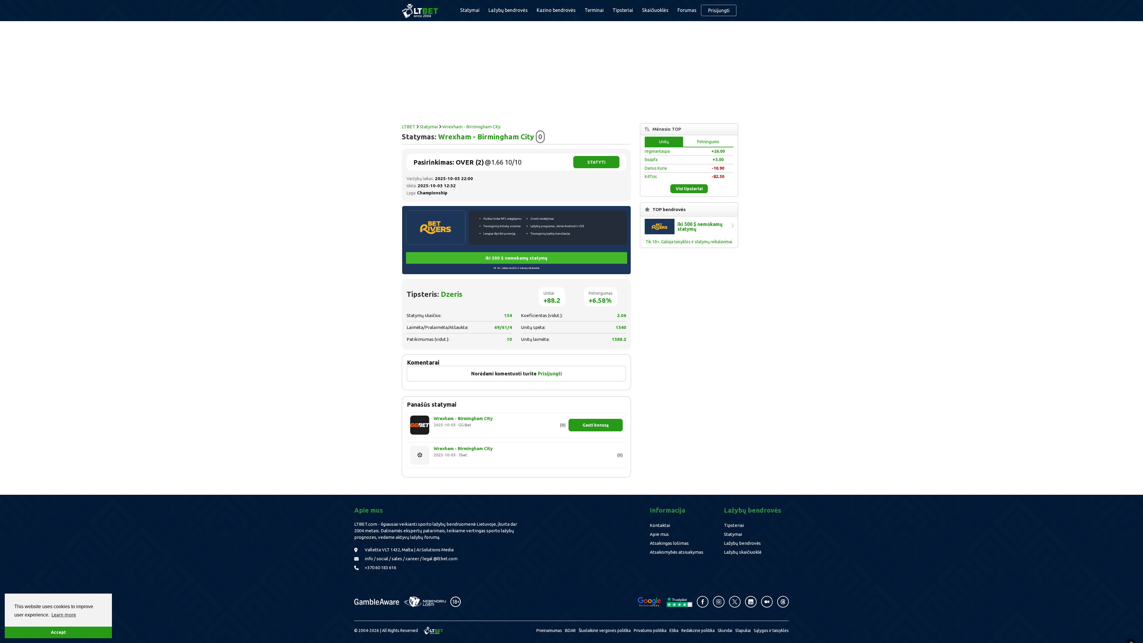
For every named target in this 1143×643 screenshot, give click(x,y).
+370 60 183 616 (380, 567)
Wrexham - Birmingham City (471, 126)
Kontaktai (660, 525)
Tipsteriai (623, 10)
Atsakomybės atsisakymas (676, 552)
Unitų (664, 141)
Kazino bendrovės (556, 10)
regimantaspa (657, 151)
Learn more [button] (63, 614)
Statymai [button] (470, 10)
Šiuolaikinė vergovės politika (605, 630)
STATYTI (596, 162)
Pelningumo (708, 141)
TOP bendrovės (669, 209)
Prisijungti (719, 10)
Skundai (725, 630)
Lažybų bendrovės (508, 10)
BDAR (570, 630)
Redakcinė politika (698, 630)
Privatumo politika (650, 630)
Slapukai (743, 630)
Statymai (429, 126)
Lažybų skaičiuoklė (742, 552)
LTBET (408, 126)
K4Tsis (651, 176)
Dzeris (452, 294)
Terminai (594, 10)
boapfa (651, 159)
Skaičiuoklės (655, 10)
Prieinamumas (549, 630)
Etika (673, 630)
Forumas (687, 10)
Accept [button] (58, 632)
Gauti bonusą (596, 425)
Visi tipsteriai (689, 188)
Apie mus (659, 534)
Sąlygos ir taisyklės (771, 630)
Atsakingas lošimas (669, 543)
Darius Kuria (656, 168)
